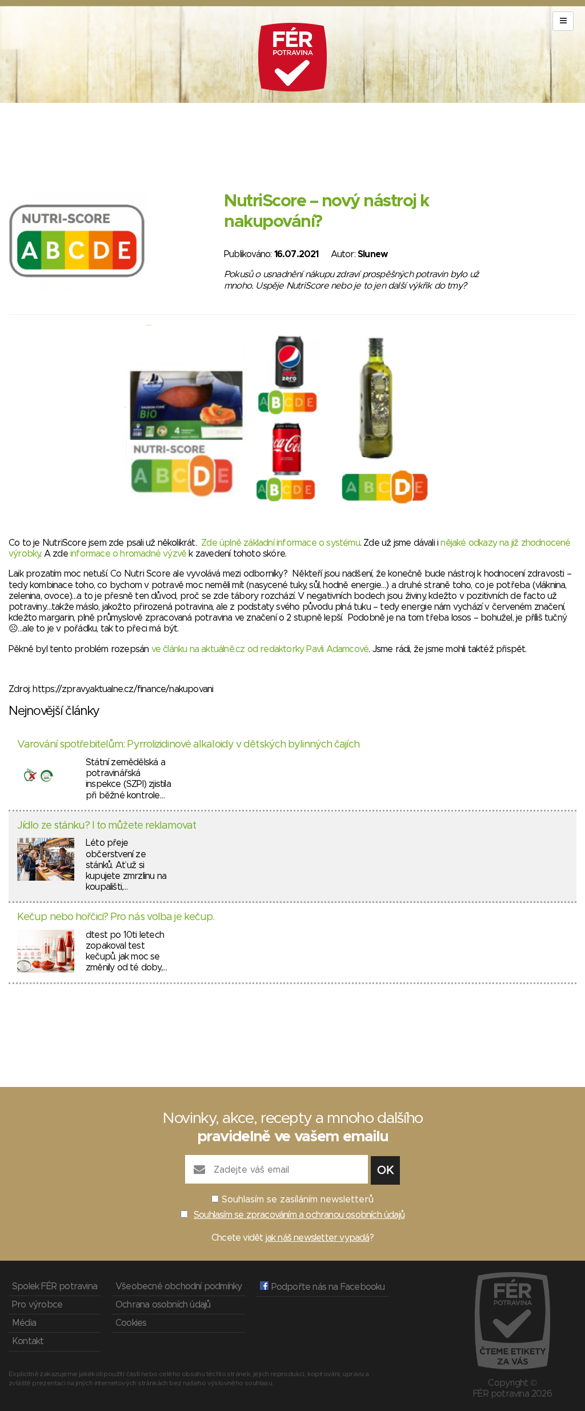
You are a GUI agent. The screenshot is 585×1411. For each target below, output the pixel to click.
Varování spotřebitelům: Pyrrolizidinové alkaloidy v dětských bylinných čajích (188, 745)
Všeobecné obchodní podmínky (178, 1286)
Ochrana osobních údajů (162, 1304)
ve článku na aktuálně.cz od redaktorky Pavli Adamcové (260, 649)
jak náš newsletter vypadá (318, 1237)
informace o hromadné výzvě (128, 553)
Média (24, 1323)
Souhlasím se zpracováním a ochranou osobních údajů (299, 1215)
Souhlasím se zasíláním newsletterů (298, 1199)
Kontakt (27, 1341)
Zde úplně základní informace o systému (280, 542)
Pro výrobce (37, 1304)
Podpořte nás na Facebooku (326, 1287)
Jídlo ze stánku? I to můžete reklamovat (106, 826)
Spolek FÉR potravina (54, 1286)
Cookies (130, 1323)
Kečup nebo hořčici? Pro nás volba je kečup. (115, 917)
